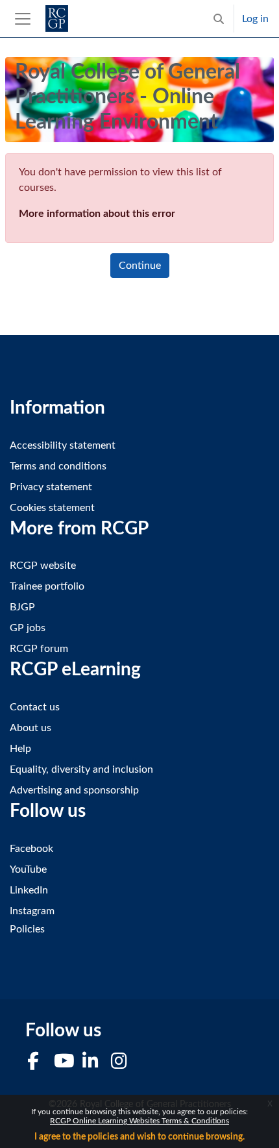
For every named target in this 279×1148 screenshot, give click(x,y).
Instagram (32, 911)
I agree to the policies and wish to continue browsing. (139, 1137)
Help (20, 748)
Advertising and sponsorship (74, 790)
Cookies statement (52, 508)
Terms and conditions (58, 466)
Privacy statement (51, 487)
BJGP (22, 607)
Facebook (31, 848)
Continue (140, 265)
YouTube (28, 869)
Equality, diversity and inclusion (81, 769)
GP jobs (27, 628)
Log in (255, 19)
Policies (27, 929)
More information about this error (97, 213)
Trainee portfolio (47, 586)
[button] (218, 18)
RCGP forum (39, 648)
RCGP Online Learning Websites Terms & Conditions (139, 1121)
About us (30, 728)
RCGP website (43, 565)
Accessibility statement (62, 445)
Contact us (35, 707)
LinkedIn (29, 890)
